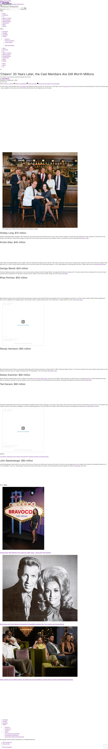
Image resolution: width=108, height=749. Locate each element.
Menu (1, 10)
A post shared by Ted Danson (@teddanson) (23, 449)
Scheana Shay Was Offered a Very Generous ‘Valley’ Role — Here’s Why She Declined (25, 552)
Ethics (6, 732)
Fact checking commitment (12, 733)
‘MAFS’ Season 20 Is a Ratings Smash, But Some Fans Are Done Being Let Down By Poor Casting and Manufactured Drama (36, 679)
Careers (7, 730)
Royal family (5, 23)
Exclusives (5, 15)
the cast (24, 86)
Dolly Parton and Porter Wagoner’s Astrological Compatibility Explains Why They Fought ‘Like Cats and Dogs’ (32, 624)
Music (4, 24)
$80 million (89, 380)
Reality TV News (6, 18)
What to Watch (6, 19)
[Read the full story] (23, 549)
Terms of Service (9, 40)
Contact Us (8, 729)
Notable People (6, 21)
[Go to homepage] (6, 717)
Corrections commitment (11, 735)
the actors (66, 86)
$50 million (80, 299)
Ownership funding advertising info (14, 736)
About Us (7, 39)
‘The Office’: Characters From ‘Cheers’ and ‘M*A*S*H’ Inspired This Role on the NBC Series (24, 456)
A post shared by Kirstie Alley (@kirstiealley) (23, 343)
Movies (4, 26)
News (4, 13)
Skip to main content (5, 0)
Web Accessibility (9, 45)
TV (3, 16)
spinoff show (41, 378)
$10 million (82, 238)
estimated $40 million (100, 264)
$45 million (65, 273)
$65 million (50, 371)
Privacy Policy (8, 42)
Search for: (3, 9)
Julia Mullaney (6, 78)
